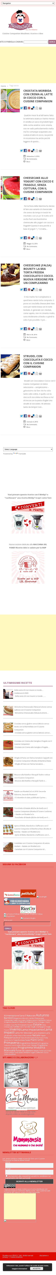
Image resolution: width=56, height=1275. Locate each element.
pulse (18, 1050)
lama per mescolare (24, 1033)
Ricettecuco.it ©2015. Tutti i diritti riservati (21, 1255)
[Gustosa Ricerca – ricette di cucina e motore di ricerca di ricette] (12, 896)
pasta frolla (34, 1038)
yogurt (32, 1052)
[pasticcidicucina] (16, 1087)
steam (36, 1050)
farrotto (27, 1027)
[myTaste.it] (9, 914)
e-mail (7, 1169)
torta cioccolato (45, 1051)
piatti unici (36, 1039)
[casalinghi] (42, 896)
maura (20, 1035)
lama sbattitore (39, 1033)
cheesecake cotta (10, 1020)
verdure (26, 1052)
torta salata (18, 1052)
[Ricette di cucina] (28, 896)
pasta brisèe (25, 1038)
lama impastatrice (32, 1029)
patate (27, 1040)
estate (37, 1024)
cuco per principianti (19, 1025)
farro (22, 1027)
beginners (18, 1018)
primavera (11, 1042)
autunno (42, 1015)
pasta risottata (18, 1040)
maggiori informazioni (19, 1269)
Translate (22, 453)
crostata (7, 1025)
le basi (15, 1035)
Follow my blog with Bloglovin (25, 914)
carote (31, 1018)
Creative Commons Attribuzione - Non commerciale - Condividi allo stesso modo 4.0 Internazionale (27, 1192)
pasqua (7, 1037)
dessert (30, 1025)
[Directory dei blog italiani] (9, 916)
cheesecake (39, 1018)
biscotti (25, 1018)
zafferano (39, 1052)
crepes (47, 1022)
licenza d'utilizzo (16, 1257)
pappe (43, 1035)
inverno (15, 1029)
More (28, 162)
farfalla (16, 1026)
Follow (40, 914)
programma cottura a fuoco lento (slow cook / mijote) (26, 1044)
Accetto (36, 1268)
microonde (27, 1035)
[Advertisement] (28, 643)
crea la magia (38, 1022)
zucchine (12, 1054)
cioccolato (22, 1020)
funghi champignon (38, 1027)
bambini (9, 1017)
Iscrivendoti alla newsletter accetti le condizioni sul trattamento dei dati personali (28, 1177)
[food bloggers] (17, 904)
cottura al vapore (25, 1022)
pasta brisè (16, 1038)
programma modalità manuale (24, 1049)
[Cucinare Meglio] (28, 918)
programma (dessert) (29, 1043)
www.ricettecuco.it (24, 1189)
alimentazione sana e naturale (20, 1015)
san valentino (27, 1050)
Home (3, 86)
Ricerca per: (8, 920)
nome (7, 1162)
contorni (41, 1020)
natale (36, 1035)
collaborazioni (31, 1020)
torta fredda (9, 1052)
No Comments (32, 159)
